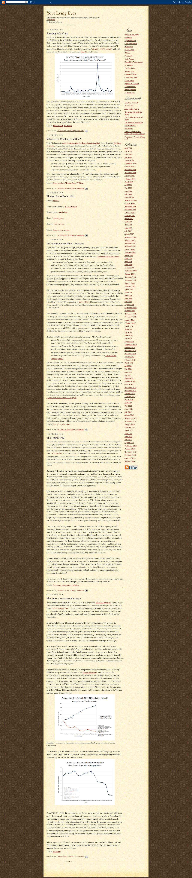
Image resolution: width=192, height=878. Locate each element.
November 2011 (130, 387)
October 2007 (129, 240)
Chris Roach (129, 59)
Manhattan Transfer (131, 83)
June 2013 (128, 437)
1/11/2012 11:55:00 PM (65, 429)
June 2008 (128, 265)
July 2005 (128, 157)
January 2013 (129, 424)
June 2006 (128, 191)
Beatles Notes (129, 93)
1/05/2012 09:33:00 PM (65, 856)
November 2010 (130, 351)
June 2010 (128, 335)
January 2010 (129, 320)
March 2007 (128, 219)
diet (54, 424)
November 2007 (130, 243)
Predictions (128, 128)
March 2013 (128, 430)
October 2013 (129, 449)
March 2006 (128, 182)
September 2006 (130, 200)
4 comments (79, 188)
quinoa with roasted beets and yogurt (61, 397)
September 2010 (130, 344)
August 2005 (129, 160)
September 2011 (130, 381)
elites (59, 424)
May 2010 (128, 332)
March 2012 (128, 400)
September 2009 (130, 308)
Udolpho (127, 53)
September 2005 (130, 163)
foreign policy (58, 183)
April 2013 (128, 434)
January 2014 (129, 458)
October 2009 (129, 311)
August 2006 (129, 197)
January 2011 (129, 357)
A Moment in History (131, 109)
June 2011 (128, 372)
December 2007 (130, 246)
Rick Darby (128, 65)
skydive (55, 200)
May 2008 (128, 262)
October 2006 (129, 203)
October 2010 (129, 348)
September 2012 (130, 418)
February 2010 (129, 323)
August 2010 (129, 341)
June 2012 (128, 409)
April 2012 (128, 403)
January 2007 (129, 212)
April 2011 (128, 366)
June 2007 (128, 228)
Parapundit (128, 56)
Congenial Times (130, 74)
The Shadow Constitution (133, 122)
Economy (57, 585)
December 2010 (130, 354)
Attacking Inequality (131, 103)
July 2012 (128, 412)
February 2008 (129, 252)
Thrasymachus (130, 87)
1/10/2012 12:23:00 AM (65, 590)
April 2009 (128, 292)
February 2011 (129, 360)
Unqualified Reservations (133, 62)
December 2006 (130, 209)
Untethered (128, 47)
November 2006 (130, 206)
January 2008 (129, 249)
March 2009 (128, 289)
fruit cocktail (84, 301)
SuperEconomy (130, 41)
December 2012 (130, 421)
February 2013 (129, 427)
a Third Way (57, 453)
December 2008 (130, 280)
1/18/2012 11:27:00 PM (65, 188)
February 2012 (129, 397)
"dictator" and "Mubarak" (101, 49)
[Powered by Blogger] (131, 469)
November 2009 (130, 314)
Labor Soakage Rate (60, 608)
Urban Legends (130, 90)
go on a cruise (58, 223)
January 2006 (129, 176)
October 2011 (129, 384)
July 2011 (127, 375)
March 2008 (128, 255)
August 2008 (129, 268)
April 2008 (128, 258)
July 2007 (128, 231)
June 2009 (128, 298)
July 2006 (128, 194)
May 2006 (128, 188)
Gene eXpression (130, 44)
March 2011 (128, 363)
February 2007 (129, 216)
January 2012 (129, 394)
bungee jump (57, 218)
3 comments (79, 235)
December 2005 (130, 173)
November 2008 (130, 277)
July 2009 (128, 302)
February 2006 (129, 179)
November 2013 (130, 452)
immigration (67, 585)
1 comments (79, 131)
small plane (63, 212)
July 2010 (128, 338)
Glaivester (128, 37)
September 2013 (130, 446)
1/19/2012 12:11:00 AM (65, 131)
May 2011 (128, 369)
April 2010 (128, 329)
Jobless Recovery (90, 672)
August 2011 (129, 378)
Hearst (83, 51)
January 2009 (129, 283)
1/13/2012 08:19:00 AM (65, 235)
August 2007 (129, 234)
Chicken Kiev (129, 106)
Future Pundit (129, 80)
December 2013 (130, 455)
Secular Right (129, 71)
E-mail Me (50, 19)
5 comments (79, 429)
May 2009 (128, 295)
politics (75, 585)
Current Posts (129, 461)
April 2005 (128, 148)
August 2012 (129, 415)
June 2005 (128, 154)
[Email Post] (85, 131)
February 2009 (129, 286)
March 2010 (128, 326)
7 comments (79, 590)
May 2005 (128, 151)
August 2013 (129, 443)
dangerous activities (61, 230)
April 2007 (128, 222)
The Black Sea (129, 68)
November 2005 (130, 170)
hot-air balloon (71, 206)
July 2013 (128, 440)
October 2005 (129, 166)
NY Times (68, 125)
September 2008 (130, 271)
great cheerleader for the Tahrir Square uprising (81, 143)
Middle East (58, 125)
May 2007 (128, 225)
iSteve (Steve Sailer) (131, 34)
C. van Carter (129, 50)
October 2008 (129, 274)
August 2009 (129, 305)
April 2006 (128, 185)
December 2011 (130, 390)
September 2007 (130, 237)
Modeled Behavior (103, 602)
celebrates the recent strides (108, 256)
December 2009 (130, 317)
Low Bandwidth (129, 125)
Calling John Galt (130, 77)
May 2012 (128, 406)
